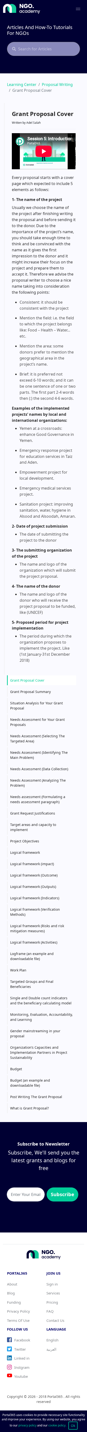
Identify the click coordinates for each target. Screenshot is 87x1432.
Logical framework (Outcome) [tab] (34, 875)
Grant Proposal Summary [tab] (30, 691)
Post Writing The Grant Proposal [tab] (36, 1096)
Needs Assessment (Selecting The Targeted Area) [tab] (37, 738)
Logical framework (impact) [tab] (32, 864)
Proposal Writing (57, 84)
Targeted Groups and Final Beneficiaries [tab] (31, 984)
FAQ (50, 1311)
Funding (14, 1302)
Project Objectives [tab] (24, 841)
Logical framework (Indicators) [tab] (34, 898)
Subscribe (62, 1194)
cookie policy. (57, 1425)
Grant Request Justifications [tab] (32, 813)
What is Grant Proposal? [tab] (29, 1108)
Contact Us (55, 1320)
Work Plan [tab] (18, 970)
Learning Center (21, 84)
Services (53, 1293)
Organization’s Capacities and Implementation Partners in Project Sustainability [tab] (38, 1052)
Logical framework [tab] (25, 852)
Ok (73, 1425)
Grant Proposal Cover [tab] (27, 680)
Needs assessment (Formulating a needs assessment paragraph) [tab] (37, 799)
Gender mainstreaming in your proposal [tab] (35, 1033)
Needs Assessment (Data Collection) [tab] (39, 769)
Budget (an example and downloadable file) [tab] (30, 1083)
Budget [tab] (16, 1069)
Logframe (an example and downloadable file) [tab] (32, 956)
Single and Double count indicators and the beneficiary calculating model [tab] (41, 1000)
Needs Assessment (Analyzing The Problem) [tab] (38, 783)
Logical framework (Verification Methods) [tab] (35, 912)
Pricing (52, 1302)
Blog (11, 1293)
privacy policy (27, 1425)
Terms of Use (18, 1320)
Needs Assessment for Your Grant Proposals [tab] (37, 722)
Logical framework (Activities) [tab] (33, 942)
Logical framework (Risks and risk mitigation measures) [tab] (37, 928)
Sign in (52, 1284)
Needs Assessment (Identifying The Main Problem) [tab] (39, 755)
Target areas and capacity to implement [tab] (33, 827)
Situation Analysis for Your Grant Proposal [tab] (36, 705)
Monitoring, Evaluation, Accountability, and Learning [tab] (41, 1017)
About (12, 1284)
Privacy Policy (18, 1311)
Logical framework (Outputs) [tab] (33, 886)
